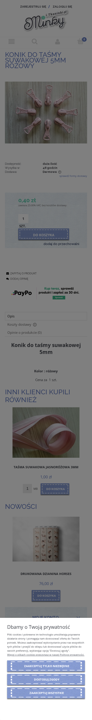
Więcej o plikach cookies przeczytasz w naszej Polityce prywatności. (45, 654)
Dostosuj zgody (46, 679)
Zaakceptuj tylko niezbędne (46, 666)
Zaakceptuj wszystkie (46, 693)
